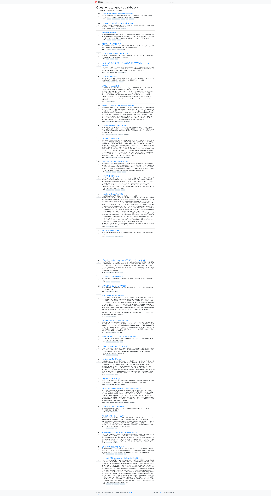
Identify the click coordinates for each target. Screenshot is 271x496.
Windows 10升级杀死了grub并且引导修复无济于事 (118, 106)
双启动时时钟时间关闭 (109, 33)
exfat (121, 342)
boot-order (132, 402)
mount (108, 81)
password (116, 483)
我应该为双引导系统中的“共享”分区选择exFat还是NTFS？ (120, 336)
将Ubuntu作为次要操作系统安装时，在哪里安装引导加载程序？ (122, 388)
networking (108, 171)
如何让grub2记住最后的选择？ (112, 86)
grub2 (113, 28)
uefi (127, 19)
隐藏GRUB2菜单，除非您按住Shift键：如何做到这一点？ (120, 432)
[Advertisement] (125, 249)
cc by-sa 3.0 (161, 492)
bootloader (126, 134)
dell (118, 272)
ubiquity (118, 281)
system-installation (116, 19)
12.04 (107, 402)
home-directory (115, 354)
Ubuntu (107, 2)
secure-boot (122, 483)
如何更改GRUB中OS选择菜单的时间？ (114, 406)
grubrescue (120, 157)
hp (118, 72)
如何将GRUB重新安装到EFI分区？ (113, 447)
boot (108, 58)
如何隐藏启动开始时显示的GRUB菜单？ (115, 286)
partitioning (114, 342)
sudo (116, 428)
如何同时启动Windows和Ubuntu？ (113, 276)
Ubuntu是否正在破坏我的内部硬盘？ (114, 295)
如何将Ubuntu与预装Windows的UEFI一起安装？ (117, 13)
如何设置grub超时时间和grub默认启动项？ (116, 53)
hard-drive (114, 316)
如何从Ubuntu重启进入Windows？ (113, 359)
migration (124, 171)
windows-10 (131, 19)
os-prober (123, 189)
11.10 (107, 384)
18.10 (122, 272)
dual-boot (109, 19)
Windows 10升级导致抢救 (110, 138)
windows (123, 19)
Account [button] (172, 2)
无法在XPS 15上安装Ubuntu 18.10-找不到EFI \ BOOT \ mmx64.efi (123, 260)
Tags (111, 2)
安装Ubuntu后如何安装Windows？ (113, 44)
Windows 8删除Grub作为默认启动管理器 (115, 320)
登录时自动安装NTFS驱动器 (111, 379)
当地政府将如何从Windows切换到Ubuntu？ (116, 161)
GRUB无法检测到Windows (110, 176)
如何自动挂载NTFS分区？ (110, 76)
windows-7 (117, 189)
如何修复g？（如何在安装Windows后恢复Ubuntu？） (119, 23)
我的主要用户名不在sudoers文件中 (113, 416)
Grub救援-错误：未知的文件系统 (112, 194)
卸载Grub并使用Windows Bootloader (114, 125)
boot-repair (123, 28)
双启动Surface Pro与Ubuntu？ (112, 231)
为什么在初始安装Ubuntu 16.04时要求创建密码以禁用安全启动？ (123, 458)
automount (121, 81)
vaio (121, 332)
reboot (116, 374)
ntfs (117, 81)
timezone (119, 39)
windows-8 (120, 134)
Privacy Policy (104, 494)
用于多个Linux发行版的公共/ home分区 (115, 346)
